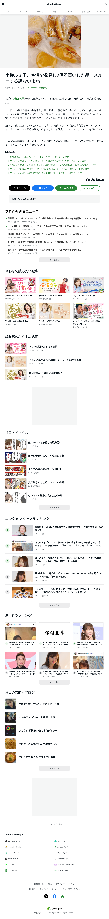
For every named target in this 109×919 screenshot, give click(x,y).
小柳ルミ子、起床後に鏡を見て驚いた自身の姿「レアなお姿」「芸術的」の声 (44, 172)
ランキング (101, 11)
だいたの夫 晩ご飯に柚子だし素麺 (37, 757)
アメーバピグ (62, 853)
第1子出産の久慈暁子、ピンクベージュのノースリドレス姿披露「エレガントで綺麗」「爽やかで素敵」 (56, 673)
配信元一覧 (39, 883)
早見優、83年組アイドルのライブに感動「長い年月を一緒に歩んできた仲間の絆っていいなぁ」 (53, 218)
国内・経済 (85, 11)
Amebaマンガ (62, 859)
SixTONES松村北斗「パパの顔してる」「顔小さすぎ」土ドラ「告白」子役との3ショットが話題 (55, 644)
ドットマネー (62, 841)
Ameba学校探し (63, 870)
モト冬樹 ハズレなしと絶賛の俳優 (37, 717)
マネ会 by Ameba (14, 847)
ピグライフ (12, 864)
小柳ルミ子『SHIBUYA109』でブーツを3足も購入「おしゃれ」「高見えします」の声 (48, 168)
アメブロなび (13, 870)
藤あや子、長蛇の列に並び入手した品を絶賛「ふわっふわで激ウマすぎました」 (46, 250)
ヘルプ (72, 883)
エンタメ (23, 11)
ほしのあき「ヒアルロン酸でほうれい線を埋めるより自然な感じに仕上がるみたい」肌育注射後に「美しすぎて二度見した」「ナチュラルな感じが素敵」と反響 (69, 545)
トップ (8, 11)
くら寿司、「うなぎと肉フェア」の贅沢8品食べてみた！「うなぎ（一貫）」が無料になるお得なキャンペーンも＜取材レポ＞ (68, 590)
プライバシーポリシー (49, 889)
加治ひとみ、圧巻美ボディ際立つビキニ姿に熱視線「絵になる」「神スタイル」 (22, 644)
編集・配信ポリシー (56, 883)
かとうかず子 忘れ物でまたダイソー (38, 730)
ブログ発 (39, 11)
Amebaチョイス (14, 841)
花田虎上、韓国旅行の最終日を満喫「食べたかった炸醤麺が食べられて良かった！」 (48, 242)
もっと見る (54, 259)
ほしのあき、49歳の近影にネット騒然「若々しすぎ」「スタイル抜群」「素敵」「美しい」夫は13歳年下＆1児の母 (69, 559)
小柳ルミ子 (18, 98)
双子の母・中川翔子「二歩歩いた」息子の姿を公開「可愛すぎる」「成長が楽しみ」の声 (89, 644)
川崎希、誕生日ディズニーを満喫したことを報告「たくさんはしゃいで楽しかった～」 (49, 234)
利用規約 (31, 889)
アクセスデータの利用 (72, 889)
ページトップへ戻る (54, 824)
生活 (70, 11)
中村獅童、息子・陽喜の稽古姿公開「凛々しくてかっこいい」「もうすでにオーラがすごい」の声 (22, 673)
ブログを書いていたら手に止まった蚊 (39, 703)
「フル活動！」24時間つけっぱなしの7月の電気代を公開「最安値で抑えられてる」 (48, 226)
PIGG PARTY (13, 859)
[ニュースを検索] (105, 4)
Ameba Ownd (13, 853)
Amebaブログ (62, 847)
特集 (54, 11)
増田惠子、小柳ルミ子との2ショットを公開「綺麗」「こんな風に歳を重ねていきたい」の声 (51, 164)
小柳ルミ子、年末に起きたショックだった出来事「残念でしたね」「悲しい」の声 (46, 160)
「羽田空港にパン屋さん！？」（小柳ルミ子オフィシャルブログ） (39, 156)
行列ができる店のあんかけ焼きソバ (38, 743)
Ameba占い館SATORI (65, 864)
